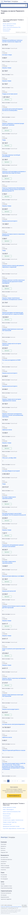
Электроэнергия (6, 818)
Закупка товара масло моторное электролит (11, 344)
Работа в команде (5, 865)
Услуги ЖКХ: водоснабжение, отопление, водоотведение (14, 828)
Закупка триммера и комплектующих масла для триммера (13, 124)
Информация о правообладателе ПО (9, 908)
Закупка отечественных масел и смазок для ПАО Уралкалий (13, 606)
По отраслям (4, 876)
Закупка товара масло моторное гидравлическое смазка (11, 399)
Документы (3, 846)
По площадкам (4, 878)
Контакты (3, 850)
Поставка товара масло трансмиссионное (9, 497)
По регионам (4, 874)
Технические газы (7, 824)
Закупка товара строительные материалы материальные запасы (12, 298)
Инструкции (4, 895)
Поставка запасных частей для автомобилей (11, 155)
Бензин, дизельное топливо (9, 23)
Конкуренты (4, 861)
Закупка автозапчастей (9, 591)
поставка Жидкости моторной (11, 471)
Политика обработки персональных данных (11, 906)
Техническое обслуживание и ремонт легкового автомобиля (13, 545)
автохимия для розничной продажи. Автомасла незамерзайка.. (12, 109)
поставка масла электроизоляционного (13, 724)
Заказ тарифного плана (6, 886)
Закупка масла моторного (9, 221)
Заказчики (3, 863)
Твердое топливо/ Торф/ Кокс (10, 822)
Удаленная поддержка (6, 899)
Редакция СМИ (4, 852)
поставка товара (7, 54)
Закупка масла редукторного (10, 709)
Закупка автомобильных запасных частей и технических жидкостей (12, 40)
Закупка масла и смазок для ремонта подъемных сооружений (13, 266)
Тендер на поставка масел (9, 94)
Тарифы (3, 884)
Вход (25, 1)
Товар (4, 140)
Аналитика (3, 869)
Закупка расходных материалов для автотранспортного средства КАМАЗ (12, 313)
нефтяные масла (7, 429)
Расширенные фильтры (6, 859)
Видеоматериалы (5, 897)
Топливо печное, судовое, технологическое (13, 820)
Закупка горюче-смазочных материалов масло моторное (14, 679)
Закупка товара (6, 68)
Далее (23, 780)
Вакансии (3, 848)
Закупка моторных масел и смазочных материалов (13, 234)
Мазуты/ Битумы (7, 29)
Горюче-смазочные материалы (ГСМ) (11, 27)
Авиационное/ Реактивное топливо (11, 826)
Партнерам (3, 844)
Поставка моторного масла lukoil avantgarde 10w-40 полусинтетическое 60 (14, 514)
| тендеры (11, 1)
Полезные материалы (6, 893)
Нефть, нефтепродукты (8, 25)
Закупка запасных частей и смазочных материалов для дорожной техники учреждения (13, 281)
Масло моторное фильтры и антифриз (13, 576)
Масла (3, 37)
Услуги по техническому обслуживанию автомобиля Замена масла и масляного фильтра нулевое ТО (13, 189)
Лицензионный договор (6, 888)
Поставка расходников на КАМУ (11, 360)
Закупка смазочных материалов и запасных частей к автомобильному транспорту (12, 415)
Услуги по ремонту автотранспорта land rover (13, 649)
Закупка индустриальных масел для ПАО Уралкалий (12, 329)
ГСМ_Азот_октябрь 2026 (9, 458)
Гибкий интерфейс (5, 867)
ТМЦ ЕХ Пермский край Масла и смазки (13, 750)
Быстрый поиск (4, 857)
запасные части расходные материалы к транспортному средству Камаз (14, 172)
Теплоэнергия (6, 30)
